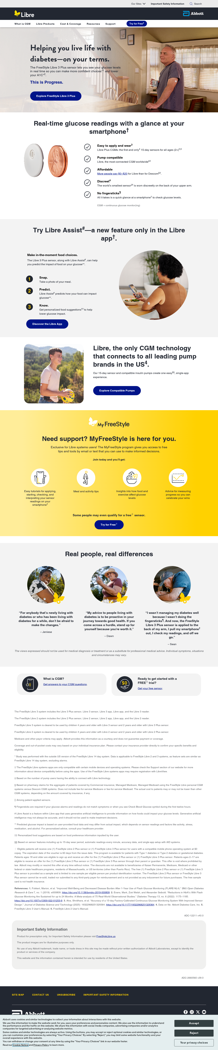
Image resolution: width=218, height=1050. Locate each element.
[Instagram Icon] (192, 1012)
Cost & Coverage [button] (70, 23)
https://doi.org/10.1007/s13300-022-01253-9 (38, 900)
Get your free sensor (150, 688)
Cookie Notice (20, 1045)
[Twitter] (198, 1012)
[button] (191, 3)
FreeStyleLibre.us (105, 936)
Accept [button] (194, 1023)
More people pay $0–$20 (112, 173)
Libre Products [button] (45, 23)
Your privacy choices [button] (194, 1042)
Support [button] (110, 23)
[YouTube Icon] (204, 1012)
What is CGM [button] (22, 23)
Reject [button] (194, 1033)
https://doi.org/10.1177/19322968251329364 (130, 904)
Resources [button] (93, 23)
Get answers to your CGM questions (65, 684)
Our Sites (136, 3)
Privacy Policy (41, 1045)
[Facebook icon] (186, 1012)
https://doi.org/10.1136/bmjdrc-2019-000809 (86, 892)
